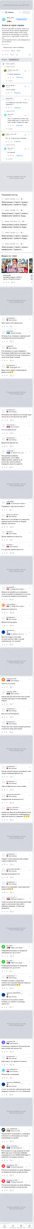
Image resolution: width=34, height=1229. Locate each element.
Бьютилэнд (12, 21)
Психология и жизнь (18, 503)
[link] (15, 271)
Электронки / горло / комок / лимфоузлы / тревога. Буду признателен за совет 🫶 (15, 238)
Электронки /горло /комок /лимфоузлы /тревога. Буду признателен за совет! (14, 227)
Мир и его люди (16, 948)
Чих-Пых (12, 199)
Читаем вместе (16, 1148)
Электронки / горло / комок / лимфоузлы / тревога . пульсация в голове (15, 249)
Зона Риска (13, 221)
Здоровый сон (15, 367)
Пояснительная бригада (18, 1167)
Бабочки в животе (17, 899)
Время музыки (16, 333)
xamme (7, 199)
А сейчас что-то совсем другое (18, 453)
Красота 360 (15, 1131)
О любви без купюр (17, 589)
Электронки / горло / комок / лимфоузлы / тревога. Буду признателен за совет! (15, 204)
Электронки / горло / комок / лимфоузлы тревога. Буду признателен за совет (15, 215)
